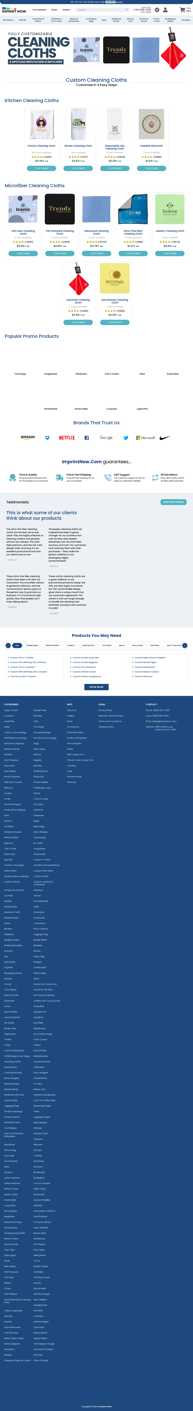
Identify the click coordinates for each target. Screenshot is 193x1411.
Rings (7, 1260)
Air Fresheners (41, 901)
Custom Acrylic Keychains (85, 657)
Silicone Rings (11, 1089)
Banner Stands (11, 748)
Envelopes (39, 912)
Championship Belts (14, 1233)
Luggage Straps (42, 1116)
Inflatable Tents (12, 1122)
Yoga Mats (9, 1205)
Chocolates (10, 989)
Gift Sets (38, 1354)
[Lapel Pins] (142, 390)
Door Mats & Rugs (43, 1033)
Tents (36, 1111)
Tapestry (38, 1139)
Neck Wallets (40, 1299)
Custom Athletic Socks (84, 671)
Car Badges (10, 1127)
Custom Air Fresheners (84, 667)
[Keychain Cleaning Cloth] (78, 278)
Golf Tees (9, 1277)
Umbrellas (39, 1006)
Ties (6, 956)
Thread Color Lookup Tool (80, 760)
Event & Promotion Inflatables (13, 1135)
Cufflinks (38, 1155)
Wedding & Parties (116, 20)
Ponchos (38, 1166)
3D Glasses (39, 1244)
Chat (148, 12)
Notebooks (39, 1238)
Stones (37, 1282)
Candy (7, 984)
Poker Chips (40, 1188)
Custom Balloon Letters (147, 671)
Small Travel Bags (13, 1111)
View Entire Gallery (173, 502)
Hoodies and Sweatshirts (47, 865)
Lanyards (38, 809)
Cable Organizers (13, 1310)
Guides (66, 9)
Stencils (8, 1316)
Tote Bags (39, 726)
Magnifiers (9, 1216)
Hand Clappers (12, 1343)
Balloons (8, 843)
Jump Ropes (10, 1227)
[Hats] (142, 355)
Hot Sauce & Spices (44, 995)
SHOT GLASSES (174, 645)
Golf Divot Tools (42, 1277)
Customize (41, 168)
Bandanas (9, 1144)
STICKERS (107, 645)
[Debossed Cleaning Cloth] (96, 209)
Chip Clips (9, 1249)
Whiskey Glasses (12, 831)
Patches (38, 715)
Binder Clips (10, 1028)
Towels (7, 793)
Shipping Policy (106, 726)
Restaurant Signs (13, 1222)
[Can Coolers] (112, 355)
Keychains (9, 765)
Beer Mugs (39, 826)
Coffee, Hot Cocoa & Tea (47, 1000)
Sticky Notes (10, 906)
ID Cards (38, 843)
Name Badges (41, 1321)
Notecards (39, 917)
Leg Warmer (40, 1011)
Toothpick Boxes (42, 1061)
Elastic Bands (40, 1332)
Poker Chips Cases (14, 1338)
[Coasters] (112, 390)
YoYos (37, 1260)
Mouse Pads (40, 710)
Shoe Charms (41, 928)
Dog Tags (9, 1155)
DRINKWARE (32, 645)
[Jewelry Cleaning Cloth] (170, 209)
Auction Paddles (42, 1199)
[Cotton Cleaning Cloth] (41, 124)
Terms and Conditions (110, 721)
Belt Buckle (9, 961)
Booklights (39, 1177)
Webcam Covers (13, 782)
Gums (7, 1006)
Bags (6, 726)
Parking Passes (11, 1083)
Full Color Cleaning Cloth (23, 232)
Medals (8, 901)
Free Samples (39, 9)
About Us (72, 710)
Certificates (40, 967)
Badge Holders (12, 939)
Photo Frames (41, 1360)
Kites (6, 1166)
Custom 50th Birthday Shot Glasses (28, 671)
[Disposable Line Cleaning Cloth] (115, 124)
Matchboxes (10, 1067)
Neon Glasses (41, 1227)
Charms (8, 1172)
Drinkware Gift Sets (14, 1094)
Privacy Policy (105, 710)
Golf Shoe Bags (42, 1293)
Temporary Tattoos (14, 890)
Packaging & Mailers (170, 20)
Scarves (8, 950)
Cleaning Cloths (12, 1061)
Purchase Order (75, 732)
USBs (36, 906)
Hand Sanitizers (12, 1017)
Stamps (38, 1150)
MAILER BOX (88, 645)
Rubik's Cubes (41, 1266)
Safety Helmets (12, 1183)
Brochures (39, 1161)
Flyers (7, 923)
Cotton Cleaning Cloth (41, 146)
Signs (104, 20)
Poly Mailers (10, 771)
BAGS (122, 645)
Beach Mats (40, 1233)
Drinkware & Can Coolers (56, 20)
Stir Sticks (9, 1022)
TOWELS (71, 645)
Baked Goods (11, 995)
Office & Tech (130, 20)
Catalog (71, 765)
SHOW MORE (96, 687)
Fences (8, 1321)
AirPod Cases (11, 1188)
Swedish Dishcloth (151, 146)
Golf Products (11, 1271)
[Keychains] (173, 355)
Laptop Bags (10, 1100)
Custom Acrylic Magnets (85, 662)
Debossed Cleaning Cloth (96, 232)
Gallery (70, 715)
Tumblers (9, 826)
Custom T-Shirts (42, 859)
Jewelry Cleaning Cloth (170, 231)
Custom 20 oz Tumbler (22, 657)
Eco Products (11, 1161)
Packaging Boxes (13, 973)
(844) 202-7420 (161, 710)
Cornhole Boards (13, 1072)
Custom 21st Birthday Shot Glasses (28, 662)
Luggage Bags (11, 1105)
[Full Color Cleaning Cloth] (23, 209)
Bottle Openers (12, 776)
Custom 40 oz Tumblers (22, 667)
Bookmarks (39, 1172)
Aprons (37, 754)
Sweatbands (40, 1078)
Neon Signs (39, 748)
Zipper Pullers (40, 1338)
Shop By (22, 20)
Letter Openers (12, 1177)
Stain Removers (12, 1327)
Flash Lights (10, 1255)
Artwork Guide (74, 776)
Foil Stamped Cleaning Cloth (60, 232)
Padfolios (38, 890)
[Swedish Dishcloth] (152, 124)
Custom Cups (41, 798)
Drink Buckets (40, 1216)
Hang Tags (39, 956)
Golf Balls (38, 1271)
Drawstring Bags (42, 732)
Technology (10, 1150)
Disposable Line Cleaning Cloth (114, 147)
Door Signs (39, 1249)
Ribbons (8, 787)
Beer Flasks (10, 1266)
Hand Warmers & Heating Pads (17, 1301)
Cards (7, 1044)
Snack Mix (9, 1000)
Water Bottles (11, 837)
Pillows (7, 1282)
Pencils (37, 950)
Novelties (186, 20)
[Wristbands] (50, 390)
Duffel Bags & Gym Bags (17, 1056)
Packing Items (41, 771)
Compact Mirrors (42, 1222)
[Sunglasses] (50, 355)
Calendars (39, 1067)
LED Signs (38, 804)
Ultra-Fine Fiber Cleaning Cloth (133, 232)
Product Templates (77, 737)
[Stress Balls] (81, 390)
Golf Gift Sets (11, 1332)
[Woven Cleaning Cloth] (78, 124)
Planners (38, 1144)
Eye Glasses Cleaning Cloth (114, 301)
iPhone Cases (11, 1238)
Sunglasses (39, 848)
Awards (8, 978)
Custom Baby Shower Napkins (150, 657)
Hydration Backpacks (44, 1094)
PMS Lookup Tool (75, 754)
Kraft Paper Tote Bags (15, 737)
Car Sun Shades (42, 1183)
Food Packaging (12, 804)
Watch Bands (11, 1244)
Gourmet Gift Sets (43, 989)
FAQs (69, 721)
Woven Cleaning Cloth (78, 146)
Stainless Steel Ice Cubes (17, 1360)
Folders (8, 1039)
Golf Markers (10, 1293)
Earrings (38, 1127)
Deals (54, 9)
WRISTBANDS (52, 645)
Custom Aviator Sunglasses (86, 676)
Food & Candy (157, 20)
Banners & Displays (14, 743)
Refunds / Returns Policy (111, 715)
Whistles (38, 1205)
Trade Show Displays (15, 809)
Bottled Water (11, 917)
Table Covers (11, 710)
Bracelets (9, 1349)
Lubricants (39, 1327)
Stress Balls (39, 854)
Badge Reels (40, 939)
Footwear (39, 1316)
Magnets (8, 934)
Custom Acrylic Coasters (23, 676)
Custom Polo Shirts (43, 870)
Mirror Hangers (11, 1078)
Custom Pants (41, 876)
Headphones (40, 1305)
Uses (69, 771)
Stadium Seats (12, 1116)
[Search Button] (127, 10)
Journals (8, 895)
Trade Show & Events (38, 20)
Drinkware (39, 815)
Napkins (38, 760)
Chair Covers (40, 1039)
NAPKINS (154, 645)
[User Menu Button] (157, 9)
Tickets (37, 1044)
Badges (38, 961)
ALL (17, 645)
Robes (37, 793)
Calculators (40, 923)
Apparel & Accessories (74, 20)
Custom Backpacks (145, 667)
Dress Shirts (10, 870)
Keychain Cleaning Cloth (78, 301)
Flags (36, 743)
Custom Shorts (12, 881)
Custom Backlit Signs (145, 662)
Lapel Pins (9, 721)
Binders (8, 928)
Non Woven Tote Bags (45, 737)
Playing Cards (41, 1133)
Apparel (8, 859)
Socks (7, 798)
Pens (6, 815)
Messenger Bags (42, 1105)
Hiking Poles (40, 1255)
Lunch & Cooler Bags (44, 1100)
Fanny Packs (40, 1050)
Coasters (9, 715)
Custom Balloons (143, 676)
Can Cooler (10, 848)
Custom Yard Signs (14, 865)
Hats (36, 721)
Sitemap (71, 782)
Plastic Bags (40, 973)
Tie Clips (38, 1083)
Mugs (36, 820)
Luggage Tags (41, 934)
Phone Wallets (41, 782)
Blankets (38, 945)
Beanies (38, 765)
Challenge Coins (42, 787)
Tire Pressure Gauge (44, 1343)
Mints (36, 978)
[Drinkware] (81, 355)
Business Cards (12, 912)
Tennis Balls (10, 1199)
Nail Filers (38, 1310)
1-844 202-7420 (142, 9)
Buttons (8, 820)
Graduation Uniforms (44, 1210)
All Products (8, 20)
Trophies (8, 967)
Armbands (39, 1194)
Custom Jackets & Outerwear (43, 883)
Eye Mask (38, 1022)
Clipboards (10, 1033)
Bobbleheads (41, 1056)
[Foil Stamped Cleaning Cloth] (60, 209)
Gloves (37, 895)
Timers (7, 1288)
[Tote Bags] (20, 355)
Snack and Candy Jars (45, 984)
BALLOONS (137, 645)
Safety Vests (11, 1194)
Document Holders (43, 1349)
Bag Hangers (40, 1122)
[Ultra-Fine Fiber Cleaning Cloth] (133, 209)
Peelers (8, 1354)
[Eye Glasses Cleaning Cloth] (115, 278)
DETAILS (119, 2)
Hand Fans (9, 854)
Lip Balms (38, 1017)
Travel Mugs (40, 837)
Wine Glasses (41, 831)
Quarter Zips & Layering (16, 876)
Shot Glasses (11, 760)
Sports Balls (40, 1288)
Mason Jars (39, 1089)
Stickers (8, 754)
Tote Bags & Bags (91, 20)
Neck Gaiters (11, 1011)
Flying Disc (39, 776)
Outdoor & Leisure (143, 20)
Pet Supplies (10, 1210)
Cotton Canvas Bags (15, 732)
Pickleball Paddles (13, 945)
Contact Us (73, 726)
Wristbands (39, 1028)
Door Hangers (41, 1072)
